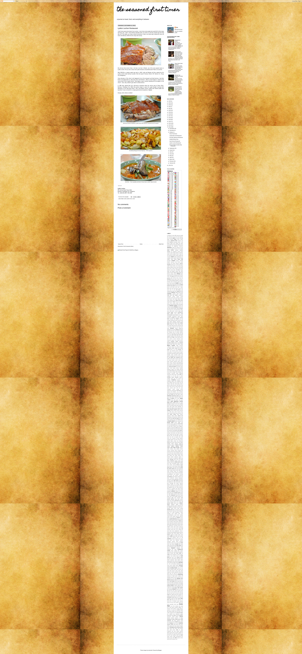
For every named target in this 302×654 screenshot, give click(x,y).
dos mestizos (169, 332)
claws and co (171, 309)
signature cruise (180, 546)
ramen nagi (169, 522)
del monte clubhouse (172, 326)
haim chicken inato (170, 365)
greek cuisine (180, 361)
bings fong (181, 272)
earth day (169, 333)
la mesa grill (169, 426)
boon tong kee (180, 277)
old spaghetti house (171, 487)
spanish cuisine (180, 557)
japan (172, 401)
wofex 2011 (172, 628)
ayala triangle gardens (175, 252)
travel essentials (170, 604)
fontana (173, 346)
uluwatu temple (171, 611)
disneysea (169, 330)
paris (172, 497)
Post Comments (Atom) (128, 246)
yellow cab (171, 633)
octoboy (171, 484)
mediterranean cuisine (178, 462)
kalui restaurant (170, 409)
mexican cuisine (179, 464)
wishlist (181, 627)
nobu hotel (176, 481)
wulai (177, 629)
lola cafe (171, 436)
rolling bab (181, 529)
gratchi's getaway (173, 361)
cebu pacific (180, 300)
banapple (169, 260)
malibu (171, 447)
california (173, 292)
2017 (170, 115)
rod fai (177, 529)
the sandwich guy (179, 595)
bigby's (175, 272)
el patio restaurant (176, 338)
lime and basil (173, 435)
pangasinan (173, 495)
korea (179, 419)
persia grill (181, 501)
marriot (168, 458)
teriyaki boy (169, 586)
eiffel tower (169, 337)
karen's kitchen (174, 410)
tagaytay (178, 578)
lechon (180, 431)
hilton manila (176, 374)
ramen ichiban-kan (179, 521)
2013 (170, 123)
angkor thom (172, 243)
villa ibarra (174, 620)
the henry (176, 593)
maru (180, 458)
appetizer (169, 247)
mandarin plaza (174, 450)
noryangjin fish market (174, 483)
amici (168, 242)
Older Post (161, 244)
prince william (172, 516)
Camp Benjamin (178, 86)
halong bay (171, 366)
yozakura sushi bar (176, 635)
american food (174, 240)
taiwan (168, 579)
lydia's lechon (129, 198)
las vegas (180, 430)
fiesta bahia (172, 344)
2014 (170, 121)
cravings (173, 317)
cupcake (168, 320)
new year (176, 479)
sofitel (180, 553)
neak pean (169, 479)
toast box (173, 598)
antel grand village (176, 244)
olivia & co (169, 488)
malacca (172, 444)
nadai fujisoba (174, 476)
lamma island (180, 427)
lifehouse (168, 435)
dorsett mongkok (180, 330)
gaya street (171, 353)
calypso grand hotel (179, 292)
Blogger (160, 650)
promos (178, 517)
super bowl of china (173, 570)
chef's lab (181, 301)
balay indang (174, 259)
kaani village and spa (173, 407)
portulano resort (170, 513)
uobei (173, 615)
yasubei (180, 632)
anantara (171, 242)
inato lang (175, 394)
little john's (179, 435)
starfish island (175, 562)
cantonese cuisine (171, 296)
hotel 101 (172, 383)
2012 (170, 125)
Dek (177, 27)
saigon (176, 534)
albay (175, 239)
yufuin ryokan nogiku (171, 636)
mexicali (174, 464)
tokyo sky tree (174, 599)
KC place (178, 411)
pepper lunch (175, 501)
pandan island (177, 493)
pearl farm (177, 500)
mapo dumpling (176, 452)
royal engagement (175, 530)
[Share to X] (137, 197)
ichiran (168, 393)
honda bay (180, 378)
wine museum (177, 625)
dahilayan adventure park (178, 321)
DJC (172, 330)
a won (181, 235)
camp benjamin (180, 293)
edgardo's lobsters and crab (172, 336)
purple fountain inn (175, 520)
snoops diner (173, 553)
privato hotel (169, 517)
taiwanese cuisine (173, 579)
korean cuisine (171, 421)
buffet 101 (181, 283)
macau (168, 442)
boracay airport (174, 279)
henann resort (180, 370)
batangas (169, 264)
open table (178, 488)
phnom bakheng (178, 505)
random (179, 522)
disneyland (181, 329)
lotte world (181, 436)
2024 (170, 103)
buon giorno (173, 285)
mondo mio (176, 471)
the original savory (173, 594)
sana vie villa (180, 537)
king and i (176, 417)
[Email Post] (131, 196)
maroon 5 (181, 456)
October (171, 132)
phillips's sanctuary (170, 505)
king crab (170, 418)
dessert (172, 328)
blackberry (176, 275)
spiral (176, 559)
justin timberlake (178, 406)
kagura (181, 407)
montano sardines (174, 472)
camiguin (174, 293)
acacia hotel (177, 236)
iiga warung (172, 393)
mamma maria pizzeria (174, 448)
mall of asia (176, 447)
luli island (177, 438)
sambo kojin (175, 536)
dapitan (181, 322)
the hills (179, 593)
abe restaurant (170, 236)
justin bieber (172, 406)
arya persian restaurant (173, 248)
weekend (181, 623)
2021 (170, 108)
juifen (168, 406)
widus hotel (172, 625)
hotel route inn (172, 386)
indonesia (169, 395)
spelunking (179, 558)
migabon (170, 467)
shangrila (176, 544)
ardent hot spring (175, 247)
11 (167, 235)
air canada (177, 238)
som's (171, 554)
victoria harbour (175, 616)
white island (176, 624)
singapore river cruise (171, 549)
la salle (180, 426)
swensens (176, 574)
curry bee (179, 320)
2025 (170, 101)
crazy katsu (177, 317)
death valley (171, 325)
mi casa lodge (174, 466)
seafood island (175, 541)
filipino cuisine (124, 198)
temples (172, 585)
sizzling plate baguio (178, 550)
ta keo (175, 577)
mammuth (150, 650)
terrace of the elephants (176, 586)
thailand (174, 589)
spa (170, 557)
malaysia (176, 444)
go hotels (181, 356)
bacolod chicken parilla (176, 255)
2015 (170, 119)
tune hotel (169, 607)
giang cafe (180, 354)
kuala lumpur (180, 423)
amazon (168, 240)
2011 (170, 127)
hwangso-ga (174, 390)
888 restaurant (177, 235)
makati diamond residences (177, 443)
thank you (178, 589)
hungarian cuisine (171, 389)
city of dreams (180, 308)
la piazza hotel (175, 426)
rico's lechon (176, 528)
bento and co (169, 268)
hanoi (174, 366)
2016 (170, 117)
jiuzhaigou (169, 403)
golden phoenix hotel (176, 358)
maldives (172, 446)
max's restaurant (170, 460)
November (172, 130)
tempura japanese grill (178, 585)
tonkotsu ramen (176, 601)
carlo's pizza (173, 297)
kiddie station (174, 415)
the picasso (179, 594)
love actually (172, 438)
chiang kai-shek (173, 304)
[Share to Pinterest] (140, 197)
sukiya (177, 565)
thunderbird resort (170, 597)
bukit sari (178, 284)
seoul (181, 542)
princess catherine (179, 516)
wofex (168, 628)
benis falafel (180, 267)
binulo (175, 273)
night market (176, 480)
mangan (168, 451)
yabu (175, 631)
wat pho (173, 621)
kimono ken (180, 415)
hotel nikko (179, 385)
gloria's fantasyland (170, 356)
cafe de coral (172, 289)
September (172, 148)
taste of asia (178, 582)
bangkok (173, 260)
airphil (168, 239)
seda (172, 542)
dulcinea (181, 332)
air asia (181, 238)
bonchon (174, 277)
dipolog (177, 329)
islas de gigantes (171, 398)
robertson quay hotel (171, 529)
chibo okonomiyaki (179, 304)
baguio (172, 256)
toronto (168, 602)
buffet (177, 283)
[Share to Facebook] (138, 197)
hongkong (173, 379)
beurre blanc (173, 269)
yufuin (182, 635)
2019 (170, 112)
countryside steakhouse (172, 316)
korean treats (170, 422)
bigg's (178, 272)
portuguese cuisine (179, 512)
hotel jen (174, 385)
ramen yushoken (174, 522)
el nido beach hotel (178, 337)
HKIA (180, 374)
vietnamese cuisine (171, 619)
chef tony (177, 301)
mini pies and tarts (176, 467)
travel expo (176, 604)
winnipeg (172, 627)
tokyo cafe (169, 599)
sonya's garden (180, 554)
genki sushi (178, 353)
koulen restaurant (174, 423)
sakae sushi (180, 534)
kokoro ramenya (170, 419)
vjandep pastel (180, 620)
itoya (172, 399)
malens (168, 447)
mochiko (171, 471)
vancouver (169, 616)
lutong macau (180, 439)
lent (173, 434)
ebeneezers (169, 334)
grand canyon (172, 360)
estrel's (168, 341)
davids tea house (173, 324)
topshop (181, 601)
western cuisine (170, 624)
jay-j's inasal (172, 402)
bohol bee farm (177, 276)
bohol (173, 276)
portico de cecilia (170, 512)
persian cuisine (170, 503)
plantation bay (169, 509)
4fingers (169, 235)
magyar (181, 442)
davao (168, 324)
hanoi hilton (178, 366)
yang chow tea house (174, 632)
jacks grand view (177, 399)
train (182, 602)
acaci (174, 236)
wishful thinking (177, 627)
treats (134, 198)
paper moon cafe (170, 496)
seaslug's (181, 541)
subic (171, 565)
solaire (168, 554)
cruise (177, 318)
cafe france (178, 289)
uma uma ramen (178, 611)
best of (174, 268)
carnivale (177, 297)
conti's (175, 313)
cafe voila (174, 291)
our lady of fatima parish (178, 489)
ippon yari (181, 395)
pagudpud (169, 491)
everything (181, 341)
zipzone (178, 637)
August (171, 150)
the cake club (173, 590)
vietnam (181, 616)
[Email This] (134, 197)
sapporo (176, 538)
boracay (169, 279)
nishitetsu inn (170, 481)
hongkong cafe (180, 379)
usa (174, 615)
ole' (175, 487)
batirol (172, 264)
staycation (181, 562)
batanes (181, 263)
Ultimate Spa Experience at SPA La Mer (179, 76)
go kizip (168, 357)
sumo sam (178, 566)
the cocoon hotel (172, 591)
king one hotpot (176, 418)
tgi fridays (175, 587)
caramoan (169, 297)
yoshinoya (179, 633)
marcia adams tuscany (175, 454)
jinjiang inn (178, 402)
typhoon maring (176, 608)
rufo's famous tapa (178, 533)
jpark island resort (175, 405)
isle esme (177, 398)
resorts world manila (175, 526)
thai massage (169, 589)
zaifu (173, 637)
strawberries (178, 563)
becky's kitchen (173, 265)
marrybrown (176, 458)
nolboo (179, 481)
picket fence (173, 508)
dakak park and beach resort (173, 322)
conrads (175, 312)
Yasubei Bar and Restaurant (175, 135)
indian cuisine (180, 394)
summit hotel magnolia (171, 566)
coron (179, 313)
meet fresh (169, 463)
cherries (168, 304)
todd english (177, 598)
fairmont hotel (176, 342)
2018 (170, 114)
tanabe (173, 581)
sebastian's (169, 542)
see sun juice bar (177, 542)
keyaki (174, 413)
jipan (182, 402)
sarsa (179, 538)
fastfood (181, 342)
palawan (173, 491)
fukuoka (179, 349)
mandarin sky (180, 450)
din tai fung (173, 329)
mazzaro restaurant (170, 462)
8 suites (173, 235)
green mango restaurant (171, 362)
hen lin (176, 370)
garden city (171, 352)
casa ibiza (181, 297)
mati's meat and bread (178, 459)
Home (141, 244)
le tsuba (177, 431)
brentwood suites (176, 281)
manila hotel (172, 451)
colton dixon (172, 311)
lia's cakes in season (179, 434)
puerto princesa (173, 518)
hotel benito (177, 383)
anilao (182, 243)
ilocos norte (181, 393)
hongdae (168, 379)
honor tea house (176, 382)
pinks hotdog (180, 508)
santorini (173, 538)
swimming (180, 574)
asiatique (176, 250)
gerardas (176, 354)
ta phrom (178, 577)
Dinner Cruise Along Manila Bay (178, 52)
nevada (172, 479)
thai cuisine (180, 587)
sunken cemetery (170, 569)
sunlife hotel (176, 569)
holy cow (175, 378)
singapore (173, 548)
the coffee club (178, 591)
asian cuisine (170, 250)
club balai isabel (177, 309)
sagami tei (173, 534)
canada (176, 295)
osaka (172, 489)
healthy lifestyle (172, 370)
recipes (181, 524)
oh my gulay (176, 484)
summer (181, 565)
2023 (170, 104)
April (171, 157)
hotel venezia (170, 387)
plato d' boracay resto (177, 509)
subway (174, 565)
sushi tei (175, 573)
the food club (171, 593)
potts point (180, 513)
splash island (180, 559)
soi (182, 553)
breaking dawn (170, 281)
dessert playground (179, 328)
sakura (168, 536)
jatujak (168, 402)
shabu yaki (169, 544)
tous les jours (172, 602)
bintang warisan (170, 273)
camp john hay (170, 295)
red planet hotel (177, 525)
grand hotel (177, 360)
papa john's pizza (179, 495)
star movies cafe (176, 561)
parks (176, 499)
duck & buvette (176, 332)
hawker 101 (173, 369)
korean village (177, 422)
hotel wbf (176, 387)
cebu (177, 300)
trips (168, 606)
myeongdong (169, 476)
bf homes (178, 269)
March (171, 159)
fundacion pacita (175, 350)
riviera (180, 528)
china (168, 305)
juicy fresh (181, 405)
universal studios (179, 612)
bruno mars (169, 283)
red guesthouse (170, 525)
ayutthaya (181, 252)
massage (171, 459)
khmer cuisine (173, 414)
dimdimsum (169, 329)
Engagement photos (177, 41)
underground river (173, 612)
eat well (181, 333)
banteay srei (169, 263)
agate (173, 238)
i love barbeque (179, 391)
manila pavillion (178, 451)
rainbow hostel (173, 521)
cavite (168, 300)
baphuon (177, 263)
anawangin (175, 242)
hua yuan (181, 387)
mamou (181, 448)
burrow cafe (169, 287)
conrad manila (170, 312)
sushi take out (170, 573)
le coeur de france (172, 431)
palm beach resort (170, 492)
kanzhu (181, 409)
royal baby (169, 530)
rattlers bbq (174, 524)
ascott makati (180, 248)
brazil (170, 280)
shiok (171, 545)
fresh (179, 348)
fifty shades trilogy (179, 344)
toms (179, 599)
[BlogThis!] (135, 197)
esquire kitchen (180, 340)
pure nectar (169, 520)
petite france (176, 503)
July (171, 152)
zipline (176, 637)
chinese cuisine (173, 305)
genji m (175, 353)
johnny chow (169, 405)
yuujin (171, 637)
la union (176, 427)
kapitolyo (169, 410)
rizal (182, 528)
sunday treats (173, 567)
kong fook (175, 419)
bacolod (170, 255)
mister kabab (171, 468)
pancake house (177, 492)
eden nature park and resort (177, 334)
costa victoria (175, 314)
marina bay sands (173, 455)
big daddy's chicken (174, 271)
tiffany (176, 597)
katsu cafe (174, 411)
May (171, 155)
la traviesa (172, 427)
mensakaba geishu (176, 463)
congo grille (180, 311)
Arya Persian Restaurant (174, 141)
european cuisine (174, 341)
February (172, 161)
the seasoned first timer (148, 10)
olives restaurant (180, 487)
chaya (174, 301)
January (171, 163)
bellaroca (168, 267)
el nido (173, 337)
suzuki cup (172, 574)
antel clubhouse (170, 244)
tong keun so (170, 601)
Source (150, 90)
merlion (171, 464)
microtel (178, 466)
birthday (178, 273)
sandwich (169, 538)
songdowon (174, 554)
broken (181, 281)
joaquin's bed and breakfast (177, 403)
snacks (168, 553)
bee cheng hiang (179, 265)
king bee (179, 417)
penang (171, 501)
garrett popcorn (177, 352)
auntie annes (180, 251)
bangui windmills (179, 260)
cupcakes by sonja (173, 320)
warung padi (169, 621)
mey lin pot (169, 466)
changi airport (169, 301)
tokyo (182, 598)
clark (168, 309)
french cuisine (175, 348)
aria (180, 247)
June (171, 153)
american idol (180, 240)
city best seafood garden (172, 308)
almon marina (180, 239)
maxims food (180, 460)
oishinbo (181, 484)
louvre (168, 438)
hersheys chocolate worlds (172, 373)
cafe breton (176, 288)
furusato (180, 350)
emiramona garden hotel (172, 340)
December (172, 128)
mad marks (172, 442)
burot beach (180, 285)
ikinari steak (176, 393)
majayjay (168, 443)
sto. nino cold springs (171, 563)
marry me (172, 458)
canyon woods (179, 296)
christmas (176, 307)
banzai (174, 263)
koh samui (181, 418)
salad (171, 536)
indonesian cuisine (175, 395)
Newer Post (120, 244)
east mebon (173, 333)
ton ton (181, 599)
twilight (180, 607)
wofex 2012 (177, 628)
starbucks (171, 562)
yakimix (178, 631)
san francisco (173, 537)
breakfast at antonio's (179, 280)
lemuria (171, 434)
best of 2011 (178, 268)
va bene (177, 615)
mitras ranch (176, 468)
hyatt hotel (179, 390)
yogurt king (175, 633)
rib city (172, 528)
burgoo (176, 285)
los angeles (176, 436)
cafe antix (171, 288)
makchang (169, 444)
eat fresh (177, 333)
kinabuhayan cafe (170, 417)
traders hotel (178, 602)
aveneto (168, 252)
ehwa (182, 336)
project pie (174, 517)
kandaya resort (177, 409)
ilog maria (169, 394)
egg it (179, 336)
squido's (171, 561)
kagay (179, 407)
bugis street (174, 284)
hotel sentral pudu (179, 386)
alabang (171, 239)
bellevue (172, 267)
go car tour (177, 356)
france (170, 348)
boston (178, 279)
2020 (170, 110)
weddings (171, 623)
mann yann (171, 452)
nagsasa (179, 476)
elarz (182, 338)
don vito (174, 330)
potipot (176, 513)
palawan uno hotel (179, 491)
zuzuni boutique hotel (173, 639)
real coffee (178, 524)
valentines (181, 615)
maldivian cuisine (179, 446)
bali (182, 259)
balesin (179, 259)
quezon (180, 520)
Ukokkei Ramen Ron (173, 139)
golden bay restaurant (175, 357)
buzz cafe (177, 287)
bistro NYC (172, 275)
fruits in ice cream (174, 349)
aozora (181, 244)
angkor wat (178, 243)
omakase (173, 488)
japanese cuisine (178, 401)
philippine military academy (177, 504)
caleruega (169, 292)
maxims (176, 460)
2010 (170, 165)
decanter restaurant (177, 325)
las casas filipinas (175, 430)
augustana (175, 251)
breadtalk (173, 280)
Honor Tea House (173, 133)
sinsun (172, 550)
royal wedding (173, 532)
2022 (170, 106)
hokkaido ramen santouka (172, 377)
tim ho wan (179, 597)
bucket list (173, 283)
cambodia (169, 293)
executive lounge (170, 342)
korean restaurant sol (179, 421)
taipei (182, 578)
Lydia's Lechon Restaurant (175, 143)
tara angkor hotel (172, 582)
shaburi (173, 544)
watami (176, 621)
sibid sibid (174, 545)
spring (168, 561)
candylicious (180, 295)
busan (173, 287)
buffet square (169, 284)
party (178, 499)
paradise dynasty (177, 496)
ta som (172, 578)
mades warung (177, 442)
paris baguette (177, 497)
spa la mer (174, 557)
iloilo (172, 394)
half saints (176, 365)
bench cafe (176, 267)
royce (172, 533)
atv (171, 251)
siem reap (178, 545)
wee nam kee (176, 623)
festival (168, 344)
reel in (181, 525)
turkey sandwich (175, 607)
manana (168, 450)
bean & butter (176, 264)
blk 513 (179, 275)
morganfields (180, 472)
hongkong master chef (171, 381)
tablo (175, 578)
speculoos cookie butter (171, 558)
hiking (173, 374)
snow (177, 553)
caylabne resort (172, 300)
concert (176, 311)
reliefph (168, 526)
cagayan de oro (180, 291)
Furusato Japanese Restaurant (176, 137)
